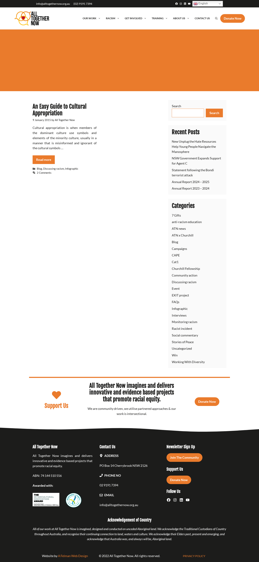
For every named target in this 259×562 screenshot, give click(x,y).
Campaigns (179, 249)
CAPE (176, 255)
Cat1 (175, 262)
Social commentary (185, 335)
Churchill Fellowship (186, 269)
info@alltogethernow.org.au (53, 3)
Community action (184, 275)
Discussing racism (53, 168)
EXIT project (180, 295)
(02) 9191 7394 (82, 3)
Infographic (71, 168)
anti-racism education (187, 222)
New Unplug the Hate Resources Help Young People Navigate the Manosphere (194, 146)
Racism (110, 18)
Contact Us (202, 18)
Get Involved (133, 18)
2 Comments (44, 172)
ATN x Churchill (182, 235)
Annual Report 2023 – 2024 (190, 188)
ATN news (179, 228)
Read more (43, 160)
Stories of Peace (183, 342)
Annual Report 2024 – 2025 (190, 182)
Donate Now (207, 401)
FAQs (175, 302)
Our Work (89, 18)
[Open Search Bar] (216, 18)
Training (158, 18)
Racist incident (182, 328)
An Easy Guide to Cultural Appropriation (60, 110)
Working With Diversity (188, 362)
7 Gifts (176, 215)
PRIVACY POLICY (194, 556)
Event (176, 288)
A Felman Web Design (73, 556)
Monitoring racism (184, 322)
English (203, 3)
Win (175, 355)
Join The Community (184, 457)
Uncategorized (182, 348)
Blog (39, 168)
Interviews (179, 315)
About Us (179, 18)
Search (176, 106)
